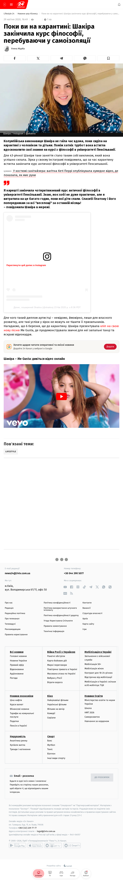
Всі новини (16, 651)
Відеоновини (17, 669)
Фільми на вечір (55, 709)
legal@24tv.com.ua (46, 831)
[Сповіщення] (119, 4)
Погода (13, 678)
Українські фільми (56, 704)
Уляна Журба (18, 49)
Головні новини (18, 656)
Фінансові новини (19, 709)
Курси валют (16, 704)
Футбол (51, 745)
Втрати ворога (54, 682)
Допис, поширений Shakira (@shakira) (33, 307)
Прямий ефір (17, 665)
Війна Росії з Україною (61, 651)
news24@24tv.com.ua (17, 573)
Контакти (86, 603)
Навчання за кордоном (97, 721)
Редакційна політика (15, 613)
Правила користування (16, 635)
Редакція (9, 608)
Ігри (84, 629)
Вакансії (86, 608)
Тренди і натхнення (20, 749)
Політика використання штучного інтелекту (60, 609)
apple (35, 845)
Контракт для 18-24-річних (98, 672)
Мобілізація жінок (94, 668)
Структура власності (92, 613)
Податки (14, 721)
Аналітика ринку (18, 740)
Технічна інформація (54, 631)
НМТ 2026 (89, 712)
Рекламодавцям (12, 629)
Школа (88, 708)
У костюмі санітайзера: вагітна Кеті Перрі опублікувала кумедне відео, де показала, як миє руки (61, 173)
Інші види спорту (56, 758)
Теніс (50, 749)
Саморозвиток (92, 717)
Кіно (50, 696)
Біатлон (51, 753)
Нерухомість (18, 736)
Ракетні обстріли (56, 656)
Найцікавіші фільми (57, 700)
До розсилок (102, 777)
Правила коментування (55, 626)
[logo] (21, 4)
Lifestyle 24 (9, 14)
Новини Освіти (94, 696)
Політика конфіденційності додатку (61, 615)
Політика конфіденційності (57, 603)
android (17, 845)
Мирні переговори (57, 665)
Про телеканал (12, 619)
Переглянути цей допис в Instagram (26, 265)
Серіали (51, 717)
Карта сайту (88, 624)
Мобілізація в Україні (98, 651)
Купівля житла (17, 745)
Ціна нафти (16, 700)
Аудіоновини (16, 673)
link (65, 587)
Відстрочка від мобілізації (98, 677)
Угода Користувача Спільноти (58, 621)
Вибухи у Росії (54, 678)
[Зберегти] (108, 58)
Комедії (51, 713)
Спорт (51, 736)
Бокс (49, 740)
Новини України (18, 660)
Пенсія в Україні (18, 725)
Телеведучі (10, 624)
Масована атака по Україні (61, 673)
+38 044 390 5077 (74, 573)
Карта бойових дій (57, 660)
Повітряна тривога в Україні (62, 669)
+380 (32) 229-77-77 (27, 828)
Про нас (9, 603)
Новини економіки (21, 696)
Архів (85, 619)
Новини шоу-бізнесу (28, 14)
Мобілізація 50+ (93, 664)
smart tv (53, 845)
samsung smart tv (72, 845)
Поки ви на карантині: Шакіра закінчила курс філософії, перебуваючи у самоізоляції (80, 14)
